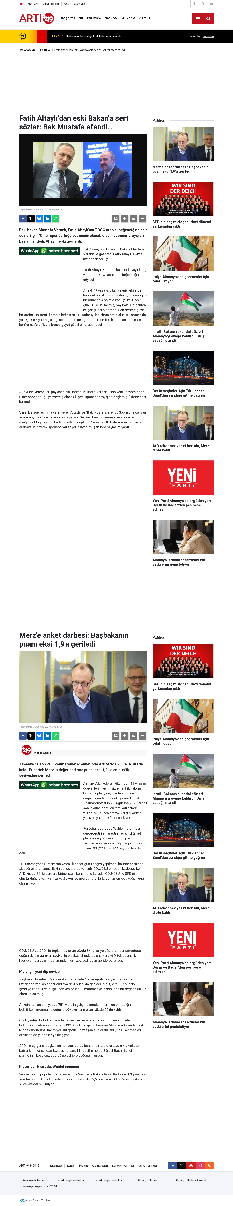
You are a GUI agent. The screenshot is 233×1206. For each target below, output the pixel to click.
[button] (124, 218)
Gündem (128, 18)
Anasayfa (29, 50)
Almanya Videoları (72, 1180)
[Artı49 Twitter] (203, 3)
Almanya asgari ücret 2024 (40, 1186)
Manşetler (33, 3)
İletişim (83, 1165)
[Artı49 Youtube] (212, 3)
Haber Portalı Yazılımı (37, 1200)
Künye (70, 1165)
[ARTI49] (36, 18)
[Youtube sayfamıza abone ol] (191, 1165)
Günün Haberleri (51, 3)
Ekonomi (111, 18)
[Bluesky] (39, 218)
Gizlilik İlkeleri (100, 1165)
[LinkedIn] (47, 218)
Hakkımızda (56, 1165)
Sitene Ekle (79, 3)
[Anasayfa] (21, 3)
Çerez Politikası (147, 1165)
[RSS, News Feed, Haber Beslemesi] (209, 1165)
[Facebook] (23, 218)
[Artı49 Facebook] (194, 3)
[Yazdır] (115, 218)
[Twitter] (31, 218)
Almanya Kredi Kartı (111, 1180)
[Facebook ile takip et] (172, 1165)
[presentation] (32, 36)
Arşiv (66, 3)
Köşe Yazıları (72, 18)
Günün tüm (201, 36)
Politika (94, 18)
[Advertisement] (116, 82)
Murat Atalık (42, 753)
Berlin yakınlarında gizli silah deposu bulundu (93, 36)
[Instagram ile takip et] (200, 1165)
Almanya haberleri (34, 1180)
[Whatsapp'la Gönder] (55, 218)
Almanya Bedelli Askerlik (190, 1180)
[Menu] (197, 18)
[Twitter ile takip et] (181, 1165)
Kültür (144, 18)
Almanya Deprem (148, 1180)
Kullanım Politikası (123, 1165)
